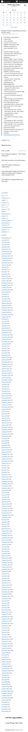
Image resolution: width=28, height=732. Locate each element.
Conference (5, 198)
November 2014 (6, 537)
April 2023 (4, 326)
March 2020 (5, 393)
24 (10, 22)
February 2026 (5, 251)
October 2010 (5, 648)
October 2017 (5, 459)
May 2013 (4, 578)
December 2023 (6, 308)
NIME (3, 211)
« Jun (12, 27)
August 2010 (5, 652)
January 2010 (5, 664)
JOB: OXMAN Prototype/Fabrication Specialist (12, 180)
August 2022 (5, 344)
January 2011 (5, 641)
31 (10, 25)
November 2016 (6, 483)
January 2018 (5, 452)
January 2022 (5, 359)
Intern (3, 205)
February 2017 (5, 477)
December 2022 (6, 335)
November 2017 (6, 456)
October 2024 (5, 287)
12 (17, 17)
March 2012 (5, 610)
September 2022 (6, 341)
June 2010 (4, 657)
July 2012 (4, 601)
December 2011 (6, 616)
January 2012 (5, 614)
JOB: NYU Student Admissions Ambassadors (11, 166)
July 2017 (4, 465)
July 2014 (4, 546)
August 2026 (5, 238)
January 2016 (5, 506)
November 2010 (6, 646)
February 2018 (5, 450)
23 (7, 22)
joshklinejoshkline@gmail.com (12, 135)
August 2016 (5, 490)
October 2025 (5, 260)
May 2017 (4, 470)
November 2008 (6, 693)
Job (2, 207)
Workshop (4, 232)
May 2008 (4, 707)
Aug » (15, 27)
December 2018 (6, 427)
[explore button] (17, 1)
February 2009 (5, 686)
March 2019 (5, 420)
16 (7, 20)
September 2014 (6, 542)
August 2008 (5, 700)
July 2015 (4, 519)
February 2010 (5, 661)
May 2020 (4, 389)
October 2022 (5, 339)
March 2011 (5, 637)
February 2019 (5, 422)
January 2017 (5, 479)
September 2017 (6, 461)
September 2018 (6, 434)
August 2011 (5, 625)
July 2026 (4, 240)
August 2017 (5, 463)
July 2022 (4, 346)
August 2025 (5, 265)
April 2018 (4, 445)
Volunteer (4, 229)
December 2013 (6, 562)
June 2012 (4, 603)
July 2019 (4, 411)
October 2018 (5, 431)
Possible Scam (5, 214)
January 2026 (5, 253)
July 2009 (4, 675)
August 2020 (5, 382)
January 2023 (5, 332)
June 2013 (4, 576)
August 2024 (5, 292)
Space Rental (5, 223)
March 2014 (5, 555)
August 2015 (5, 517)
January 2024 (5, 305)
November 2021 (6, 364)
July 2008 (4, 702)
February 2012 (5, 612)
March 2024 (5, 301)
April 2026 (4, 247)
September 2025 (6, 262)
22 (3, 22)
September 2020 (6, 380)
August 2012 (5, 598)
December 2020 (6, 373)
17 (10, 20)
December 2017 (6, 454)
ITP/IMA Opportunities (14, 5)
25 (14, 22)
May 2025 (4, 271)
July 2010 (4, 655)
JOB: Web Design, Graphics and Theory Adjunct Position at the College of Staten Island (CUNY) (13, 173)
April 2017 (4, 472)
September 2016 (6, 488)
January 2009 (5, 688)
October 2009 (5, 668)
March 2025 (5, 276)
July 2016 (4, 492)
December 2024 (6, 283)
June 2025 (4, 269)
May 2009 (4, 679)
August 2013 (5, 571)
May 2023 (4, 323)
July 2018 (4, 438)
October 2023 (5, 312)
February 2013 (5, 585)
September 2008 (6, 697)
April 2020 (4, 391)
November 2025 (6, 258)
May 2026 (4, 244)
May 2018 (4, 443)
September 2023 (6, 314)
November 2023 (6, 310)
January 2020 (5, 398)
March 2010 (5, 659)
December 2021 (6, 362)
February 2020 (5, 395)
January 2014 (5, 560)
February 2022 (5, 357)
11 (14, 17)
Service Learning (6, 220)
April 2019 (4, 418)
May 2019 (4, 416)
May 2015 (4, 524)
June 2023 (4, 321)
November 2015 (6, 510)
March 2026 (5, 249)
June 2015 (4, 522)
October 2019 (5, 404)
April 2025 (4, 274)
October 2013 (5, 567)
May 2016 (4, 497)
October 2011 (5, 621)
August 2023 (5, 317)
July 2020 (4, 384)
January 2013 (5, 587)
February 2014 (5, 558)
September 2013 (6, 569)
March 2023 (5, 328)
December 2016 (6, 481)
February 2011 (5, 639)
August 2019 (5, 409)
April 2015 (4, 526)
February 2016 (5, 504)
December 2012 (6, 589)
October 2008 (5, 695)
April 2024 (4, 299)
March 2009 (5, 684)
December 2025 (6, 256)
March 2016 (5, 501)
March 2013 (5, 583)
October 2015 (5, 513)
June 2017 (4, 468)
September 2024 (6, 289)
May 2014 (4, 551)
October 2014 (5, 540)
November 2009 (6, 666)
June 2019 (4, 413)
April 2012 (4, 607)
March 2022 (5, 355)
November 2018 (6, 429)
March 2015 (5, 528)
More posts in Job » (22, 150)
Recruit (4, 216)
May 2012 (4, 605)
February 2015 (5, 531)
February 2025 (5, 278)
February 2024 (5, 303)
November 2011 (6, 619)
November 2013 (6, 564)
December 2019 (6, 400)
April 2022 (4, 353)
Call (3, 195)
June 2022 (4, 348)
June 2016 (4, 495)
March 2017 (5, 474)
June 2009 (4, 677)
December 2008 (6, 691)
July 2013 (4, 574)
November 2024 (6, 285)
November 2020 (6, 375)
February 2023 (5, 330)
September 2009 (6, 670)
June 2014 (4, 549)
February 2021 (5, 368)
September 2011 (6, 623)
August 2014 (5, 544)
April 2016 (4, 499)
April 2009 (4, 682)
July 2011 (4, 628)
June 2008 (4, 704)
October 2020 (5, 377)
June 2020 (4, 386)
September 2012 (6, 596)
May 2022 (4, 350)
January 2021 (5, 371)
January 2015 (5, 533)
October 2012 (5, 594)
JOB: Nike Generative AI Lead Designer (13, 160)
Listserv (4, 209)
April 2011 (4, 634)
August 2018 (5, 436)
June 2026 (4, 242)
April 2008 (4, 709)
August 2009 (5, 673)
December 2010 (6, 643)
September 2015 (6, 515)
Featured (4, 202)
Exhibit (3, 200)
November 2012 (6, 592)
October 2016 (5, 486)
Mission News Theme (9, 729)
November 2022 (6, 337)
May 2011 (4, 632)
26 (17, 22)
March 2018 (5, 447)
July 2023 (4, 319)
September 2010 (6, 650)
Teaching (4, 225)
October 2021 (5, 366)
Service (3, 218)
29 (3, 25)
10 (10, 17)
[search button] (3, 5)
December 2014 (6, 535)
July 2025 (4, 267)
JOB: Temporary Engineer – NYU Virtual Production (14, 155)
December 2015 (6, 508)
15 (3, 20)
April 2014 (4, 553)
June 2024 (4, 294)
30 (7, 25)
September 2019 (6, 407)
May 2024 (4, 296)
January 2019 (5, 425)
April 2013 (4, 580)
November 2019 (6, 402)
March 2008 (5, 711)
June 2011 (4, 630)
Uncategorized (5, 227)
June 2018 (4, 441)
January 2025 (5, 280)
